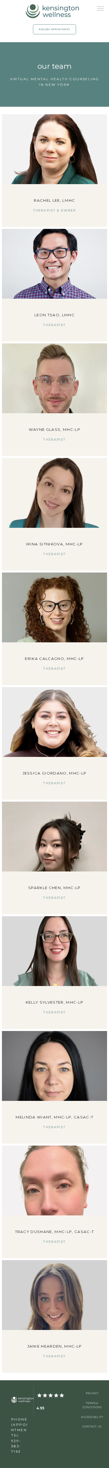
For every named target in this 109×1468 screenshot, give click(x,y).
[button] (100, 9)
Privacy (92, 1393)
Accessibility (92, 1417)
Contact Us (91, 1426)
